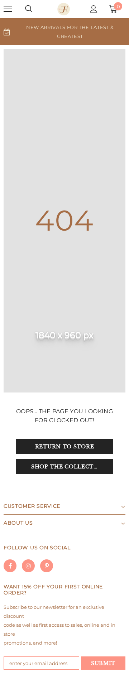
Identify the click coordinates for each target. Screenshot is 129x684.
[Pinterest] (46, 565)
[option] (64, 31)
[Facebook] (10, 565)
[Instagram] (28, 565)
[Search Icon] (28, 9)
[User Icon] (93, 9)
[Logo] (63, 9)
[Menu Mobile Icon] (8, 9)
